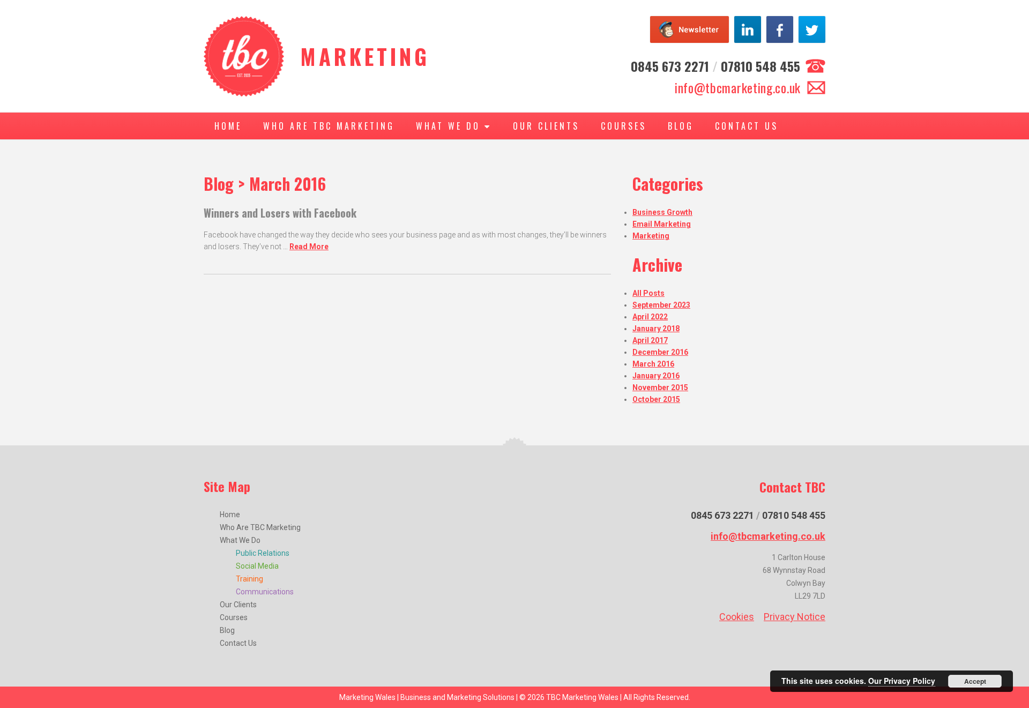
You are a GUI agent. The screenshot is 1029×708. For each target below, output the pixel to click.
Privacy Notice (794, 616)
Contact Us (746, 126)
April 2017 (650, 340)
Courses (623, 126)
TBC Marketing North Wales (244, 56)
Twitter (812, 29)
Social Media (257, 566)
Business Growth (662, 212)
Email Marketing (661, 224)
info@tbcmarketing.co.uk (738, 87)
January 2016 (656, 375)
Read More (309, 246)
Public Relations (262, 553)
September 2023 (661, 305)
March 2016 (653, 364)
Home (228, 126)
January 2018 (656, 328)
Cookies (736, 616)
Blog (681, 126)
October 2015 (656, 399)
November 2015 (660, 387)
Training (249, 579)
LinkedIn (747, 29)
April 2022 (650, 316)
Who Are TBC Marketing (328, 126)
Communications (265, 591)
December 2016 (660, 352)
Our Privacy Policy (901, 680)
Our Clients (546, 126)
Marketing (650, 236)
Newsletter (689, 29)
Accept (975, 681)
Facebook (779, 29)
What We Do (450, 126)
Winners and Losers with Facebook (280, 213)
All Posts (648, 293)
